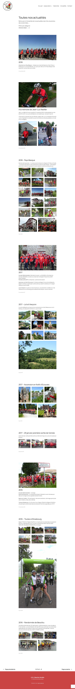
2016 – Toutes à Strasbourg (30, 519)
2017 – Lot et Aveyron (27, 304)
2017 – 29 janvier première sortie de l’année (37, 433)
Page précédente (9, 669)
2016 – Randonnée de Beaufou (31, 622)
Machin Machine (41, 683)
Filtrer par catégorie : (25, 26)
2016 (21, 490)
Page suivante (67, 669)
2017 (20, 272)
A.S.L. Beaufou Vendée (37, 677)
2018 (21, 62)
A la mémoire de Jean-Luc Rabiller (33, 109)
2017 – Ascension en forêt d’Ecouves (34, 385)
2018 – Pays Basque (27, 160)
